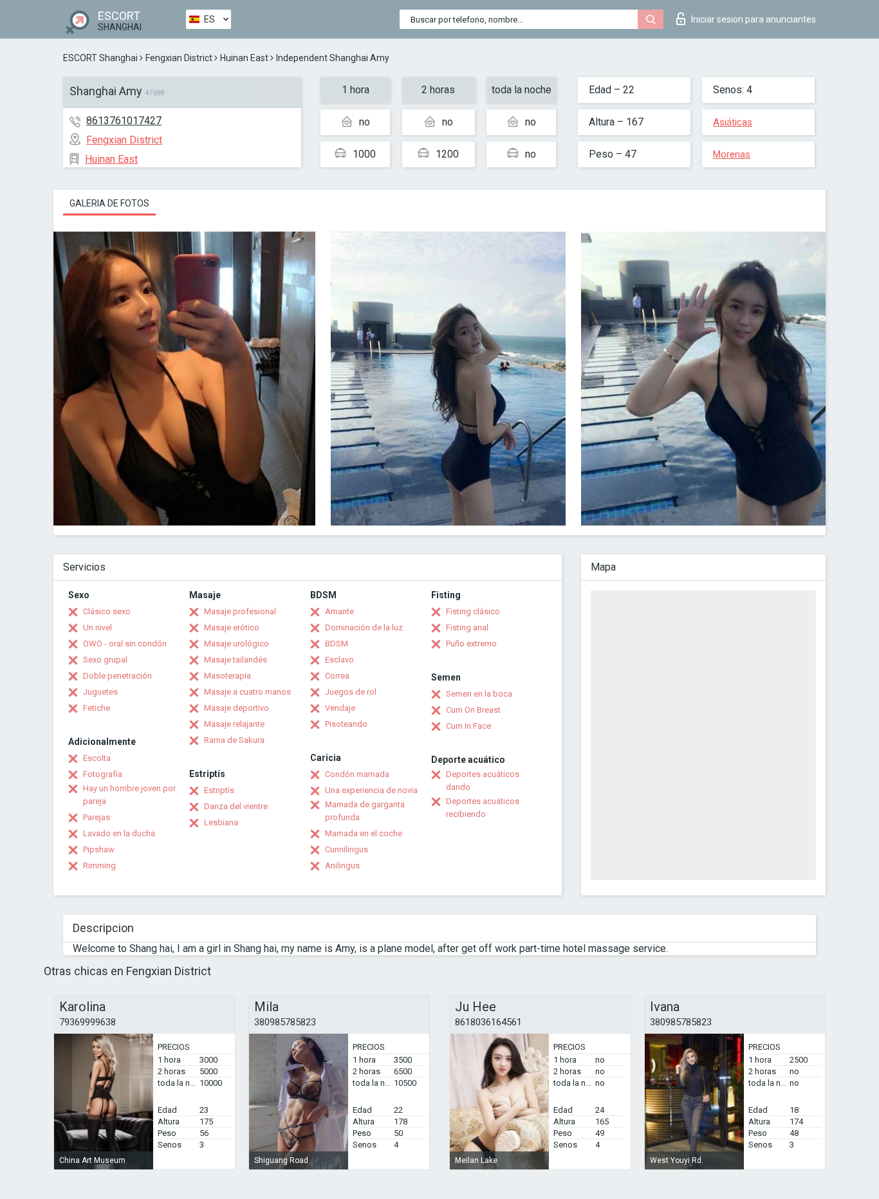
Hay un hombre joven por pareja (129, 794)
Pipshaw (99, 849)
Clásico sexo (107, 611)
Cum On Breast (473, 710)
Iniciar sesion (753, 19)
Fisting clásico (473, 611)
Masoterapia (227, 676)
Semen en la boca (479, 694)
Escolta (97, 758)
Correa (337, 676)
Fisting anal (467, 627)
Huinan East (244, 58)
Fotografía (102, 774)
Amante (339, 611)
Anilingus (342, 865)
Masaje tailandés (235, 659)
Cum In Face (468, 726)
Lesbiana (221, 822)
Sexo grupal (105, 659)
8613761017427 (124, 120)
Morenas (731, 154)
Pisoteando (346, 724)
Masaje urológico (236, 643)
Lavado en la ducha (119, 833)
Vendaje (340, 708)
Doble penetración (117, 676)
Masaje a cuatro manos (247, 692)
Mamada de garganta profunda (365, 811)
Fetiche (96, 708)
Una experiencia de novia (371, 790)
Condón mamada (357, 774)
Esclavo (339, 659)
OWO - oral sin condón (125, 643)
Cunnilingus (346, 849)
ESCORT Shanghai (100, 58)
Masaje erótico (231, 627)
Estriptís (219, 790)
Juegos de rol (350, 692)
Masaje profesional (240, 611)
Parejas (96, 817)
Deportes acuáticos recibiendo (482, 807)
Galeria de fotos (109, 203)
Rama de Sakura (234, 740)
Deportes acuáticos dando (482, 780)
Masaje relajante (234, 724)
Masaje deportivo (236, 708)
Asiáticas (732, 122)
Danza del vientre (236, 806)
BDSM (336, 643)
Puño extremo (471, 643)
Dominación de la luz (364, 627)
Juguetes (100, 692)
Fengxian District (178, 58)
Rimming (99, 865)
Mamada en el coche (363, 833)
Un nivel (97, 627)
